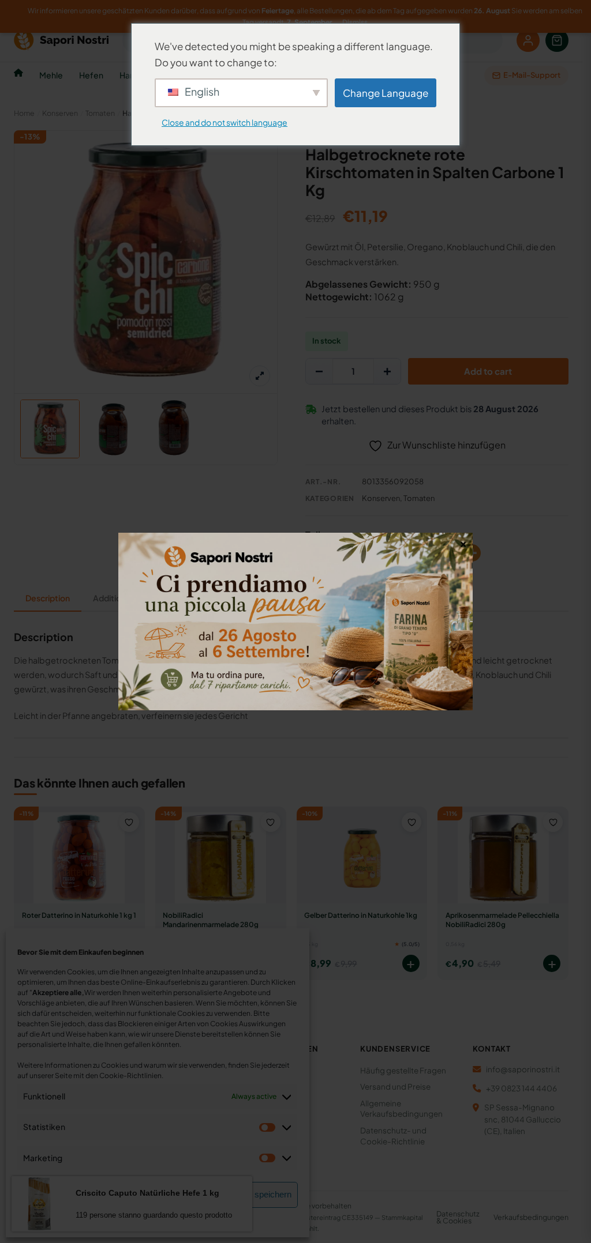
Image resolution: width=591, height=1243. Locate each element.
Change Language (385, 92)
